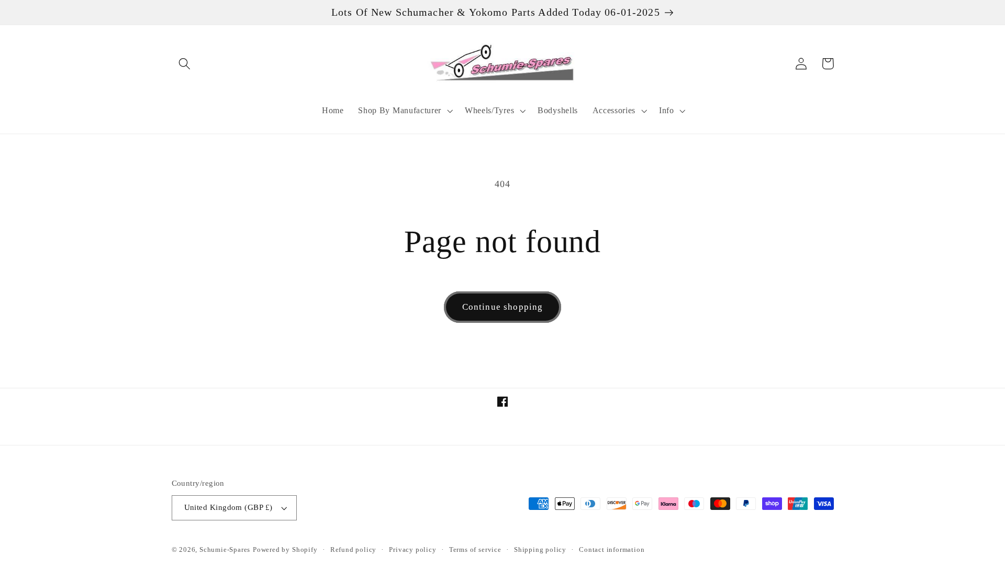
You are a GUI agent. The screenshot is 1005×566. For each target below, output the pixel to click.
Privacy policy (412, 549)
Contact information (611, 549)
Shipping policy (540, 549)
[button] (185, 63)
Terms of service (475, 549)
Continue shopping (502, 307)
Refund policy (353, 549)
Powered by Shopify (285, 549)
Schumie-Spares (224, 549)
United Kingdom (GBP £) (228, 507)
